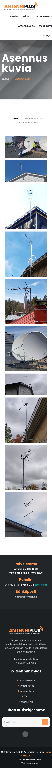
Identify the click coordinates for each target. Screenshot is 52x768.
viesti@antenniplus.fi (26, 596)
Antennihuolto (26, 26)
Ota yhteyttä (27, 701)
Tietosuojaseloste (30, 763)
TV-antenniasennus (33, 118)
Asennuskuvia (27, 691)
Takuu (27, 696)
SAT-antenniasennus (27, 122)
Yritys (26, 16)
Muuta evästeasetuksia (30, 759)
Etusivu (5, 78)
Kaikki (15, 118)
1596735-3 (31, 663)
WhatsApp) (41, 584)
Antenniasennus (27, 680)
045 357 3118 (12, 584)
